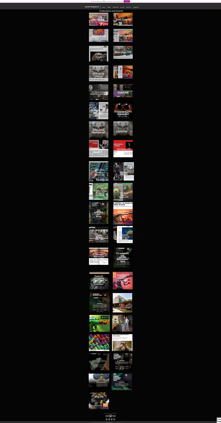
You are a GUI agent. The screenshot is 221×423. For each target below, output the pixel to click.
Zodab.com (123, 92)
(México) (98, 112)
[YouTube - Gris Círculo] (114, 419)
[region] (98, 19)
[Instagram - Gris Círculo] (112, 419)
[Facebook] (107, 419)
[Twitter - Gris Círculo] (109, 419)
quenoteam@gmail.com (109, 422)
